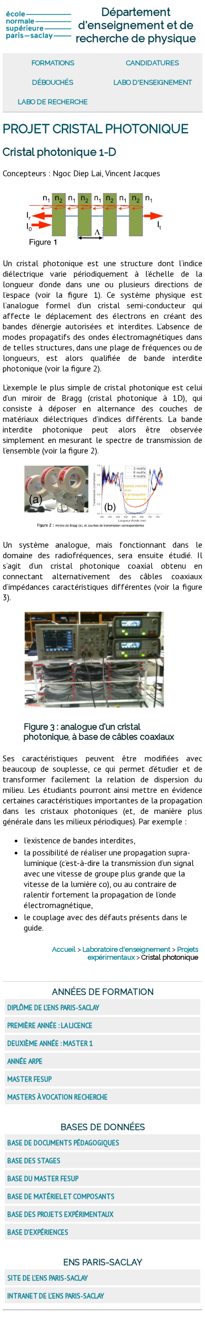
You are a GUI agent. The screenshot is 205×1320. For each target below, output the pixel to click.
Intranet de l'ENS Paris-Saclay (55, 1296)
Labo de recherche (53, 102)
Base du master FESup (42, 1178)
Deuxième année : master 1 (50, 1043)
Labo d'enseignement (153, 82)
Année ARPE (25, 1061)
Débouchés (52, 82)
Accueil (64, 949)
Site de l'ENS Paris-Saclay (47, 1278)
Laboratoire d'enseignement (126, 949)
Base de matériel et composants (61, 1196)
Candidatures (152, 63)
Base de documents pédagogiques (63, 1142)
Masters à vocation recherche (57, 1097)
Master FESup (29, 1079)
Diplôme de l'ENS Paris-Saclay (53, 1007)
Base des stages (33, 1160)
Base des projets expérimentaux (60, 1214)
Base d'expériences (37, 1232)
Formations (53, 63)
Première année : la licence (50, 1025)
